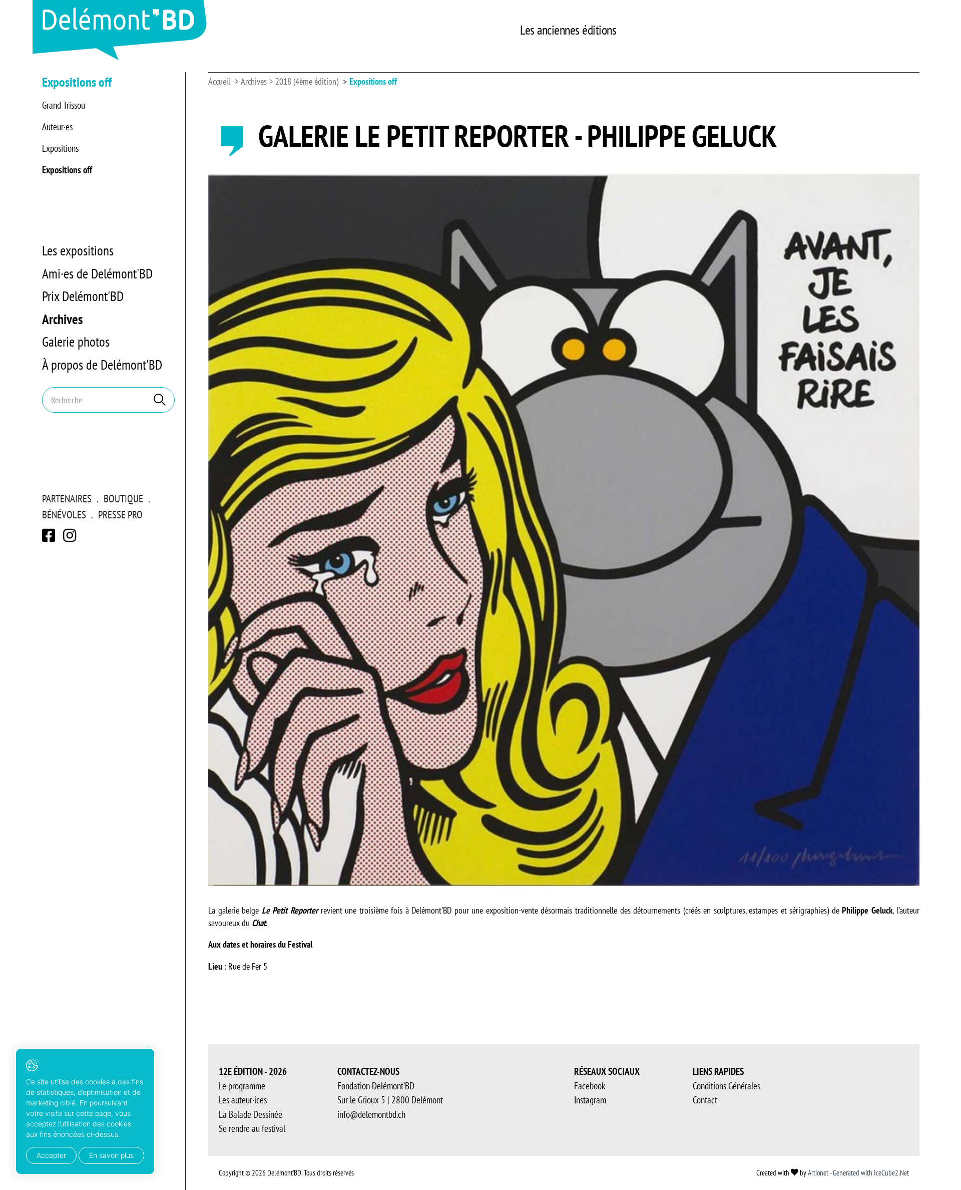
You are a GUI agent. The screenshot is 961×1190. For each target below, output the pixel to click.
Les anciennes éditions (568, 30)
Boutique (123, 498)
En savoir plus (111, 1155)
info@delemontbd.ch (371, 1114)
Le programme (242, 1086)
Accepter (51, 1155)
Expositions (60, 148)
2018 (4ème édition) (306, 81)
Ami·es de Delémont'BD (97, 273)
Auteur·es (57, 127)
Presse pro (120, 514)
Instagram (590, 1100)
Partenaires (67, 498)
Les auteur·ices (243, 1100)
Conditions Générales (726, 1086)
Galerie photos (76, 341)
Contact (705, 1100)
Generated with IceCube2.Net (871, 1172)
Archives (62, 319)
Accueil (219, 81)
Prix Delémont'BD (83, 296)
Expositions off (67, 170)
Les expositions (78, 250)
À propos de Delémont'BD (102, 364)
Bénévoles (64, 514)
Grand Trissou (63, 105)
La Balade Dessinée (250, 1114)
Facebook (589, 1086)
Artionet (818, 1172)
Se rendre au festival (252, 1128)
